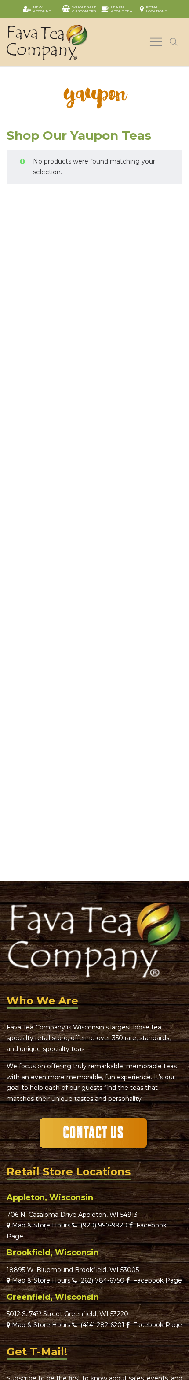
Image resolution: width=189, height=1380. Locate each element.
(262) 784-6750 (101, 1280)
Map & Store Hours (40, 1225)
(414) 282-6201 (102, 1325)
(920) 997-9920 (102, 1225)
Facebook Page (156, 1280)
